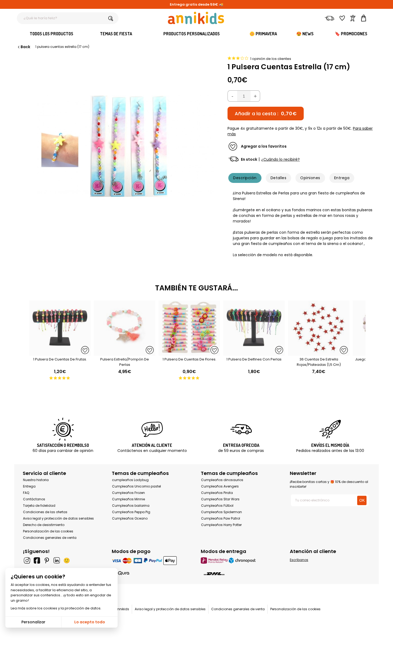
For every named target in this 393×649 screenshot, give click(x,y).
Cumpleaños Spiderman (221, 512)
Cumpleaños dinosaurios (222, 480)
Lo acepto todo (89, 622)
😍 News (305, 33)
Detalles (279, 178)
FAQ (26, 492)
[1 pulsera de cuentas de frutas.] (60, 352)
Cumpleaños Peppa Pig (131, 512)
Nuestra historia (36, 480)
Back (25, 46)
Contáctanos (34, 499)
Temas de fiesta (116, 33)
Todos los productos (51, 33)
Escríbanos (299, 560)
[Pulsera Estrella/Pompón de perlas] (124, 352)
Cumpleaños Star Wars (220, 499)
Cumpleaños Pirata (217, 492)
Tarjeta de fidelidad (39, 505)
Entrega (341, 178)
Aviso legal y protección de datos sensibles (58, 518)
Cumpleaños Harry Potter (221, 525)
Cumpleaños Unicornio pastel (136, 486)
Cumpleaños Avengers (220, 486)
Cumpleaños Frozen (128, 492)
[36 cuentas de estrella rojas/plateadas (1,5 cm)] (318, 352)
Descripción (244, 178)
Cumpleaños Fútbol (217, 505)
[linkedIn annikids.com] (56, 560)
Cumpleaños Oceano (130, 518)
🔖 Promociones (351, 33)
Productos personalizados (191, 33)
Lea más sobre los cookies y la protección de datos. (56, 608)
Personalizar (33, 622)
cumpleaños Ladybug (130, 480)
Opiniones (310, 178)
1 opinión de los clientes (270, 58)
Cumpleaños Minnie (128, 499)
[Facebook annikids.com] (37, 560)
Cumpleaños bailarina (130, 505)
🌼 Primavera (263, 33)
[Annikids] (196, 18)
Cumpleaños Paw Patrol (220, 518)
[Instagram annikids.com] (27, 560)
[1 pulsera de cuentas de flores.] (189, 352)
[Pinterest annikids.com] (47, 560)
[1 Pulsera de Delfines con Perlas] (254, 352)
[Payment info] (152, 560)
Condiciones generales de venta (49, 537)
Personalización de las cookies (48, 531)
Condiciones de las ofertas (45, 512)
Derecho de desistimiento (43, 525)
